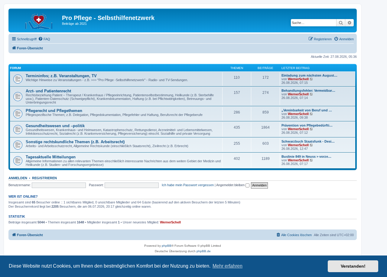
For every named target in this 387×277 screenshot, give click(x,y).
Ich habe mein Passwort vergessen (188, 185)
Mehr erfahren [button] (227, 266)
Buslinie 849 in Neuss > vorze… (306, 156)
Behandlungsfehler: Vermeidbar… (308, 90)
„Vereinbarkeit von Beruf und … (306, 110)
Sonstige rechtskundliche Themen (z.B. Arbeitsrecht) (75, 142)
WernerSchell (298, 79)
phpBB (166, 245)
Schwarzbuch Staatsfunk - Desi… (308, 141)
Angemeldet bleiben (231, 185)
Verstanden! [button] (353, 266)
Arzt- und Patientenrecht (48, 91)
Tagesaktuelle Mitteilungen (51, 157)
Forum (15, 68)
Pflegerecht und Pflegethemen (54, 110)
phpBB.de (204, 251)
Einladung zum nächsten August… (309, 75)
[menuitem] (44, 39)
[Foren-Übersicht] (36, 19)
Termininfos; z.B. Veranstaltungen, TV (61, 76)
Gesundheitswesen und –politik (55, 126)
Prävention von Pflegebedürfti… (307, 125)
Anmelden (17, 178)
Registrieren (44, 178)
